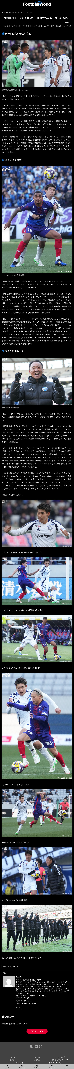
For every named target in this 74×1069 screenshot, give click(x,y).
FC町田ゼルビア (7, 966)
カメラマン (37, 1057)
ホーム (13, 1057)
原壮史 (18, 977)
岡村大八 (15, 966)
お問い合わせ (19, 1063)
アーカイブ (61, 1057)
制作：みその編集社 (55, 1063)
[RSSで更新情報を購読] (20, 1007)
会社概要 (37, 1060)
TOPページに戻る (37, 1031)
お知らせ (13, 1060)
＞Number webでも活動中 (26, 1003)
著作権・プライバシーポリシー (61, 1060)
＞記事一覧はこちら (23, 1001)
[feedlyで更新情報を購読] (17, 1007)
